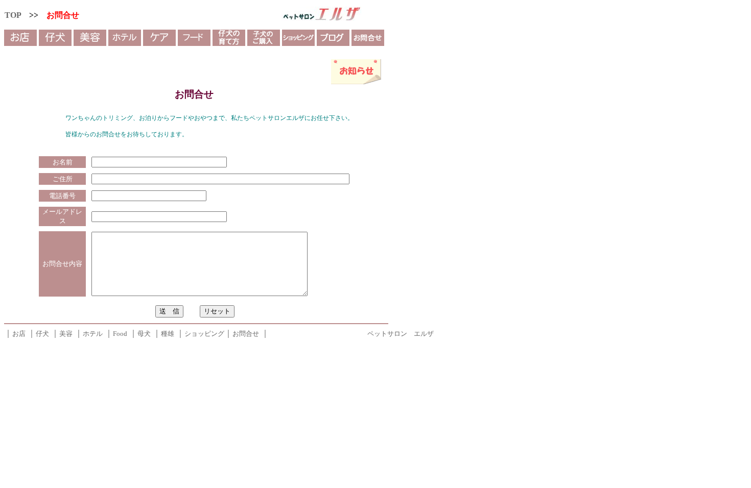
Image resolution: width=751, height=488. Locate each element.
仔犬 (42, 333)
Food (120, 333)
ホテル (93, 333)
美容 (66, 333)
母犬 (144, 333)
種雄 (167, 333)
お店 (19, 333)
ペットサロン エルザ (400, 333)
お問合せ (245, 333)
